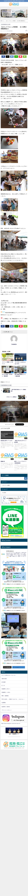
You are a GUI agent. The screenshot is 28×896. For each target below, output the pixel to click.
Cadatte (14, 344)
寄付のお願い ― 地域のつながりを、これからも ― (13, 699)
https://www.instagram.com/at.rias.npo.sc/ (10, 723)
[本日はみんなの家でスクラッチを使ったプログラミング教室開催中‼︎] (14, 625)
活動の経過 (4, 678)
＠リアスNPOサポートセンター (9, 675)
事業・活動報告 (5, 695)
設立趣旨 (4, 682)
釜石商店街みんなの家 (6, 24)
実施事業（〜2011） (6, 692)
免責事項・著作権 (6, 706)
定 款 (3, 685)
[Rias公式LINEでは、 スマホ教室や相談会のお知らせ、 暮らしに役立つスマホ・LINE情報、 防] (14, 652)
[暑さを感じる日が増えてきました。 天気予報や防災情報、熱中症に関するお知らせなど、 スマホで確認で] (14, 599)
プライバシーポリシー (7, 710)
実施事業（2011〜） (6, 688)
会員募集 (4, 702)
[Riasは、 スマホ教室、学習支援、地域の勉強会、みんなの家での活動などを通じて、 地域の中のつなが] (14, 573)
